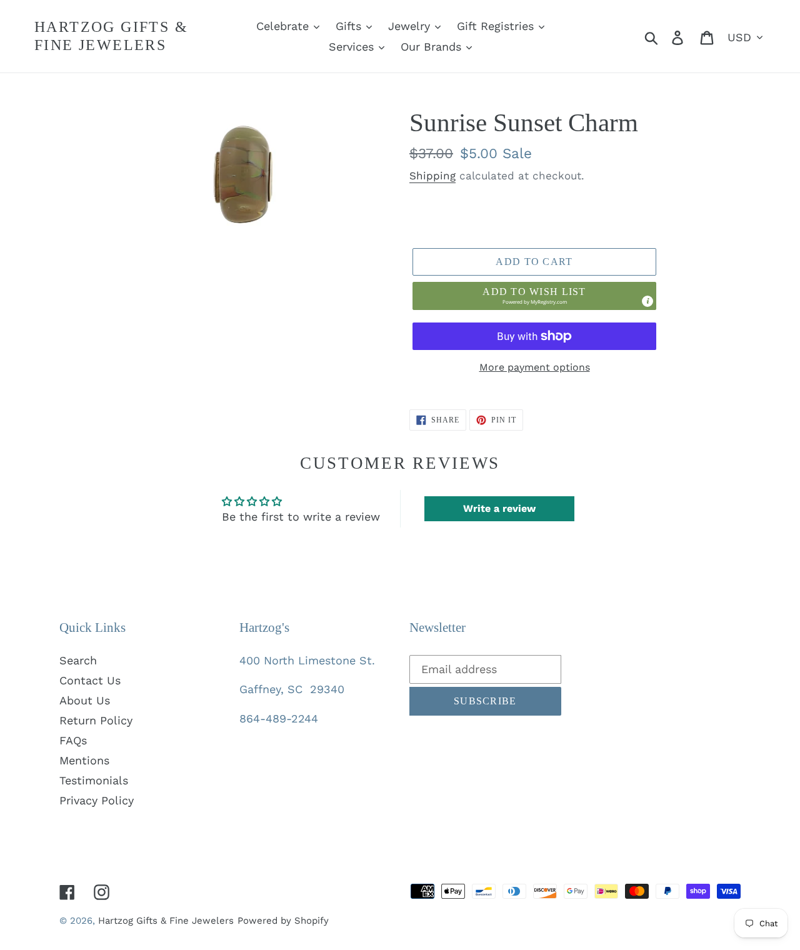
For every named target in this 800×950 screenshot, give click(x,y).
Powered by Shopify (283, 920)
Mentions (84, 760)
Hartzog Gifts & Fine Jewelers (111, 36)
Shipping (432, 175)
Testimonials (93, 780)
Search (78, 660)
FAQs (73, 740)
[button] (534, 295)
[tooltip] (647, 301)
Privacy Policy (96, 800)
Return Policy (95, 720)
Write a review (499, 508)
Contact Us (90, 680)
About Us (84, 700)
